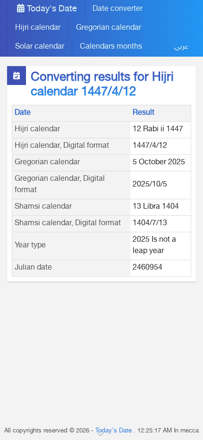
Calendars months (111, 46)
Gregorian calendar (108, 28)
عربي (181, 46)
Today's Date (51, 9)
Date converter (118, 9)
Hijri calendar (37, 28)
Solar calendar (39, 46)
